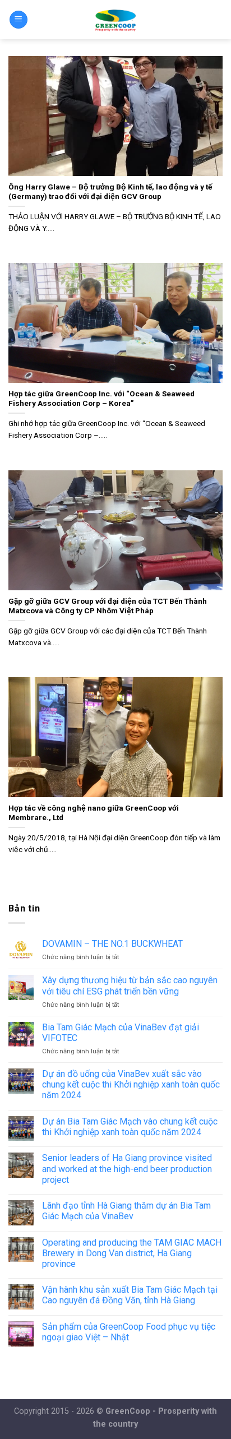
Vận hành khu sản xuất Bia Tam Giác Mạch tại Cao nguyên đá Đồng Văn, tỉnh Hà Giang (130, 1295)
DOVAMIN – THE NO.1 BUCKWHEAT (112, 943)
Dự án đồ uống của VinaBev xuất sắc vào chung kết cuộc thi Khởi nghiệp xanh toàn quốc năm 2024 (131, 1084)
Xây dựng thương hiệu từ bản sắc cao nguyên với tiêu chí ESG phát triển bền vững (130, 985)
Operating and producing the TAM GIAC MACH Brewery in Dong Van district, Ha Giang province (131, 1253)
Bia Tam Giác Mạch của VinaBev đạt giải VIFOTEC (120, 1032)
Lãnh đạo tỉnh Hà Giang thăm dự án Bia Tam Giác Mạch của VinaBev (126, 1210)
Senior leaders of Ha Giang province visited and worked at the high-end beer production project (127, 1168)
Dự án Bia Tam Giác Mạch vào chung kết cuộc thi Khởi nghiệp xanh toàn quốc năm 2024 (130, 1126)
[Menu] (18, 20)
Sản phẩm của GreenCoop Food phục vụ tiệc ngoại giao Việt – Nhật (128, 1332)
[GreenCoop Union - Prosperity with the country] (116, 19)
